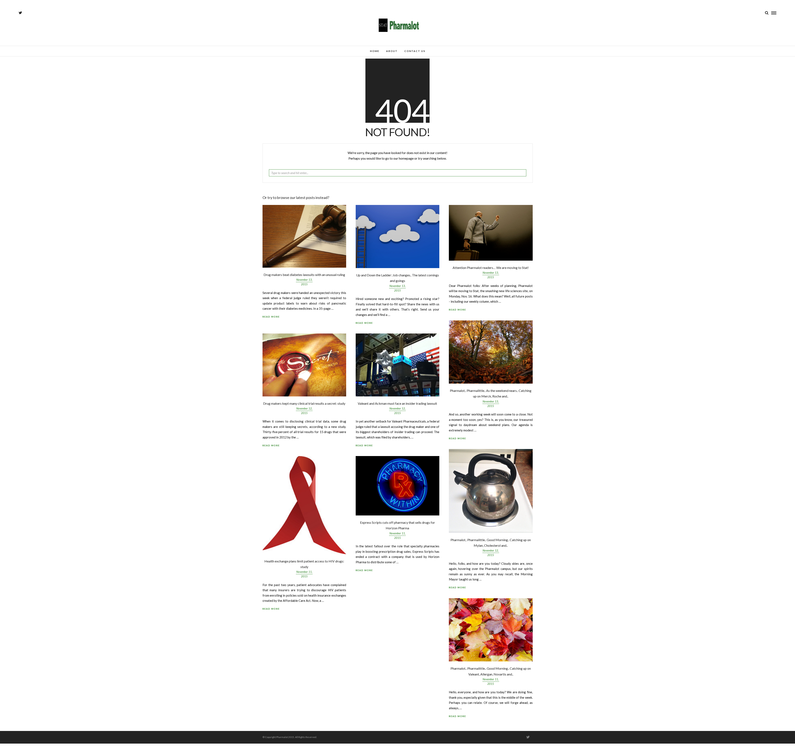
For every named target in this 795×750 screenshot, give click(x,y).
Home (374, 51)
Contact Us (414, 51)
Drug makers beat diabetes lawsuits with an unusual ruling (304, 275)
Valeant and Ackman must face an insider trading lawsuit (397, 403)
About (392, 51)
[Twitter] (528, 737)
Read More (457, 309)
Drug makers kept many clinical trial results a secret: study (304, 403)
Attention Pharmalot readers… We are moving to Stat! (491, 268)
